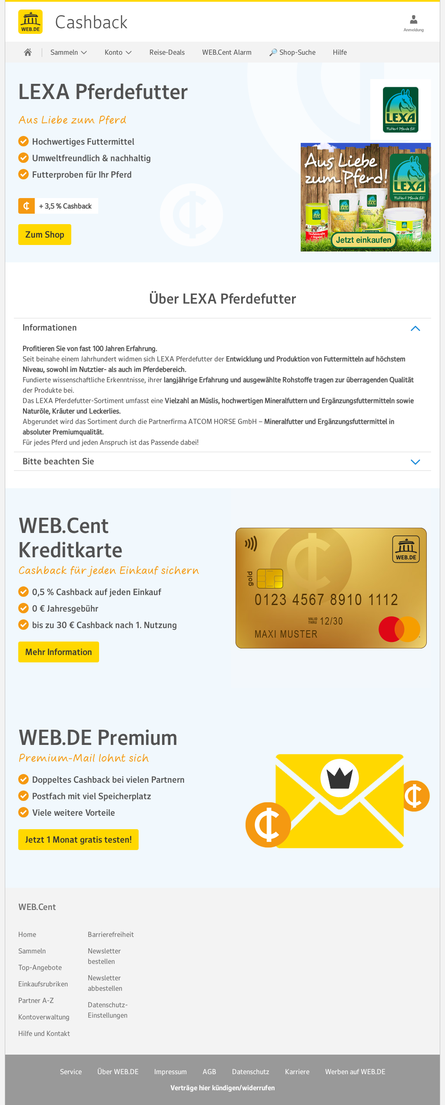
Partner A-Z (36, 1000)
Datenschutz (250, 1071)
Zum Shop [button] (44, 234)
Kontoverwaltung (44, 1016)
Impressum (170, 1071)
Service (71, 1071)
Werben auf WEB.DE (355, 1071)
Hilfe (340, 52)
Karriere (297, 1071)
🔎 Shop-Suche (292, 52)
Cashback (30, 22)
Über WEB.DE (118, 1071)
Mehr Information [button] (58, 652)
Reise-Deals (167, 52)
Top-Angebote (40, 967)
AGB (209, 1071)
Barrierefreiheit (111, 934)
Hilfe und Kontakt (44, 1033)
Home (27, 934)
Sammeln (32, 950)
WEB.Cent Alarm (227, 52)
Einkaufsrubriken (43, 983)
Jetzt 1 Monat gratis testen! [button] (78, 839)
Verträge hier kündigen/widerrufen (222, 1087)
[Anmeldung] (414, 19)
